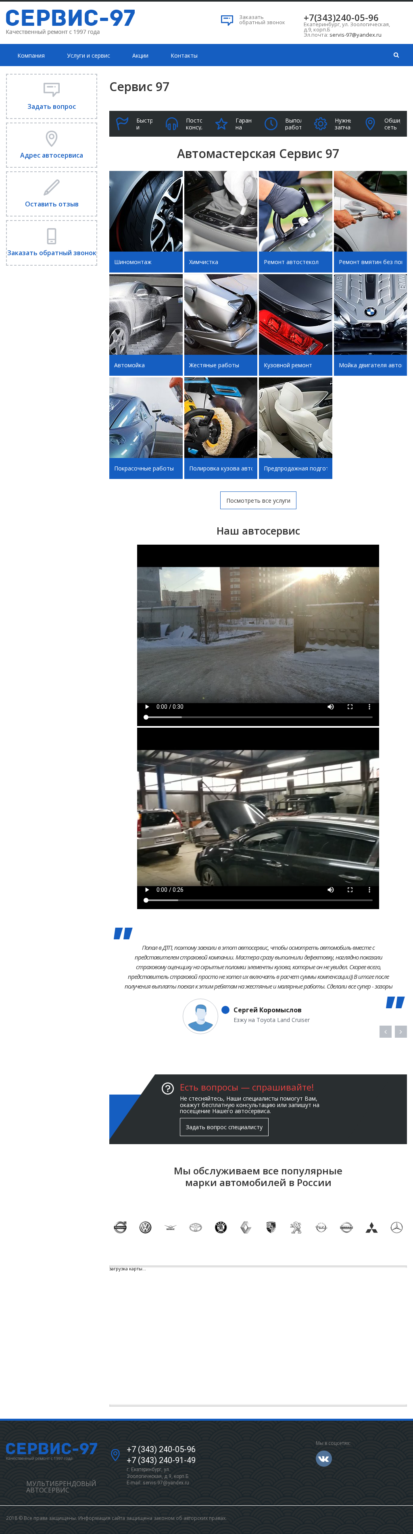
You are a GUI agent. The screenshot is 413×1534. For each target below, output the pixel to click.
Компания (31, 55)
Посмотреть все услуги (258, 500)
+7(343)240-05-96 (341, 17)
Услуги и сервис (88, 55)
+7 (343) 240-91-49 (161, 1460)
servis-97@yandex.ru (356, 34)
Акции (140, 55)
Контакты (184, 55)
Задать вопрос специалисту (224, 1127)
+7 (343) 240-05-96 (161, 1449)
